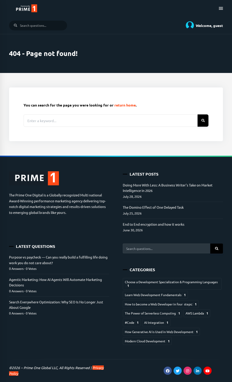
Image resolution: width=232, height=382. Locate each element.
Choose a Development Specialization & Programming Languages (171, 284)
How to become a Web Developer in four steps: (161, 304)
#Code (132, 322)
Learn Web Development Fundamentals (155, 295)
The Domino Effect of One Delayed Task (153, 207)
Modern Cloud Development (147, 341)
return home (125, 105)
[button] (202, 25)
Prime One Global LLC (40, 367)
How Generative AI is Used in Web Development (161, 332)
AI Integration (156, 322)
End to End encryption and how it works (153, 224)
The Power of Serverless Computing (152, 313)
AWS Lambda (197, 313)
